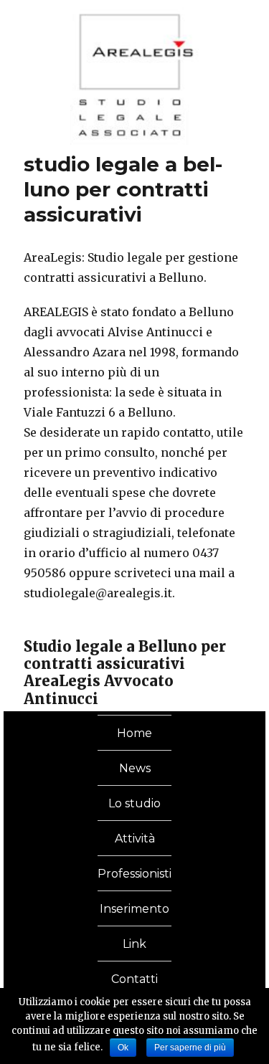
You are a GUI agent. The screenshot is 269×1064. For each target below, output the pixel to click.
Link (134, 944)
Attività (135, 838)
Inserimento (134, 909)
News (135, 768)
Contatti (134, 979)
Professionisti (134, 873)
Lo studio (134, 803)
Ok (123, 1047)
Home (134, 733)
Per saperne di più (190, 1047)
